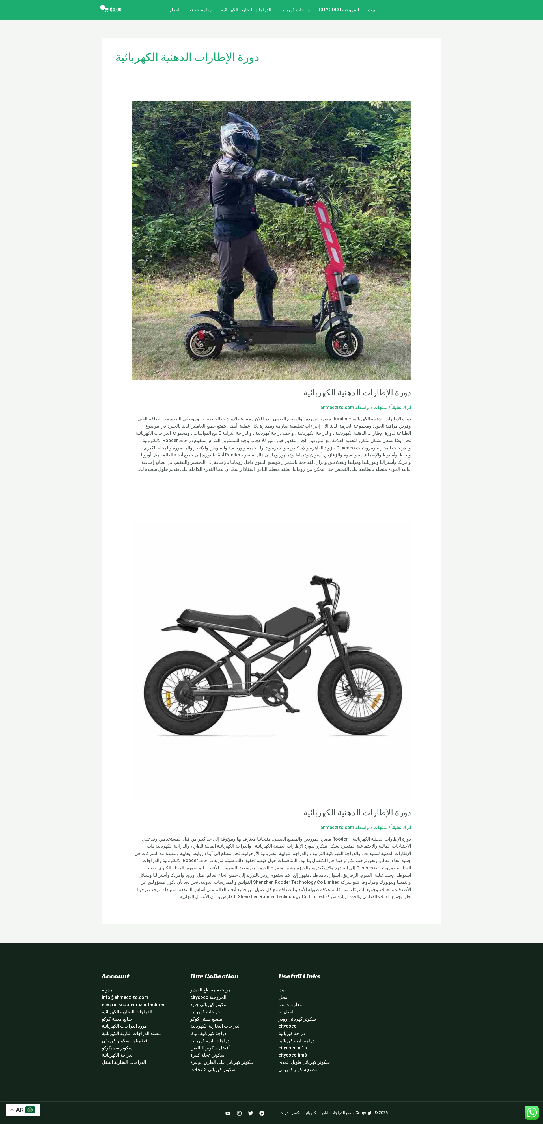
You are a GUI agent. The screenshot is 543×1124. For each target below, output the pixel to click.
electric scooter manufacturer (133, 1004)
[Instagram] (239, 1113)
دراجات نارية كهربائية (209, 1040)
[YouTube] (227, 1113)
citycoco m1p (293, 1048)
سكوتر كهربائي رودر (297, 1019)
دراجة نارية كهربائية (296, 1040)
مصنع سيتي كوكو (206, 1019)
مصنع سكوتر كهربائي (298, 1069)
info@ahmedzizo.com (125, 997)
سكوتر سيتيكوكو (117, 1048)
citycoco (288, 1026)
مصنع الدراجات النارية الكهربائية (131, 1033)
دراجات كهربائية (295, 9)
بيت (371, 9)
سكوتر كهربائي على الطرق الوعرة (222, 1062)
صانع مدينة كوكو (117, 1019)
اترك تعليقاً (401, 407)
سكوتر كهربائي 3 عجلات (212, 1069)
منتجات (380, 407)
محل (283, 997)
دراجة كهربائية (292, 1033)
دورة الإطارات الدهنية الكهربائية (357, 392)
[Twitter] (250, 1113)
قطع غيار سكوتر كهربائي (124, 1040)
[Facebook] (261, 1113)
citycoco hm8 (293, 1055)
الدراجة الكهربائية (118, 1055)
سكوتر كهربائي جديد (208, 1004)
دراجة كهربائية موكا (208, 1033)
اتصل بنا (286, 1011)
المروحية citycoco (339, 9)
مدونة (107, 990)
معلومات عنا (200, 9)
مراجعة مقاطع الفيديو (210, 990)
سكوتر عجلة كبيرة (207, 1055)
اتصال (173, 9)
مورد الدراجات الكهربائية (124, 1026)
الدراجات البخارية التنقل (124, 1062)
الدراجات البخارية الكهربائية (246, 9)
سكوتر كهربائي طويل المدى (304, 1062)
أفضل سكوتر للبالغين (210, 1048)
